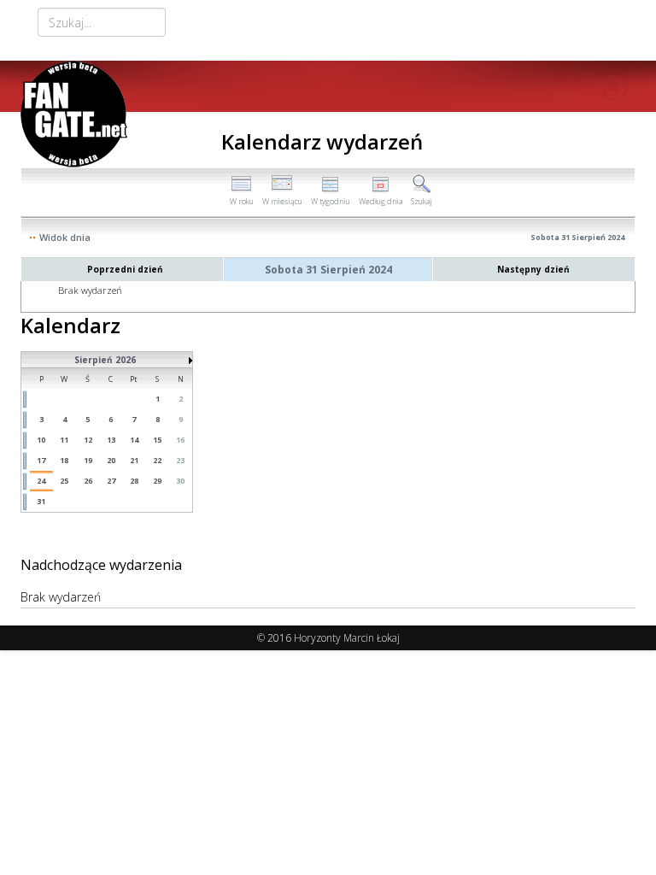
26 (88, 480)
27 (111, 480)
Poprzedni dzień (125, 269)
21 (134, 460)
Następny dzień (533, 269)
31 (41, 501)
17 (41, 460)
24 (41, 480)
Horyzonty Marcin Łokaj (347, 638)
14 (134, 439)
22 (157, 460)
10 (41, 439)
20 (111, 460)
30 (180, 480)
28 (134, 480)
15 (157, 439)
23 (180, 460)
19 (88, 460)
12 (88, 439)
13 (111, 439)
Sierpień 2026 (105, 360)
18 (64, 460)
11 (64, 439)
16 (180, 439)
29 (157, 480)
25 (64, 480)
